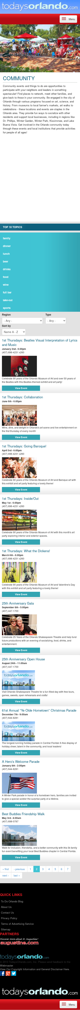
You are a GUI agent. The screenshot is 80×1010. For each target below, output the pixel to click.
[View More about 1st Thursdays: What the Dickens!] (40, 572)
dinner (7, 246)
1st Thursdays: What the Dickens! (26, 551)
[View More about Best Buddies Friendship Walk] (40, 835)
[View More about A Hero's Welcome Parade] (40, 783)
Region (6, 314)
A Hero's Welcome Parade (20, 761)
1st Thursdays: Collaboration (22, 397)
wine (6, 284)
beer (5, 261)
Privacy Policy (9, 918)
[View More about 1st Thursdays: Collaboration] (40, 415)
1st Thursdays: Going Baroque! (24, 446)
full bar (7, 292)
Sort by (6, 326)
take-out (7, 300)
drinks (6, 269)
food (5, 277)
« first (6, 869)
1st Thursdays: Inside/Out (20, 498)
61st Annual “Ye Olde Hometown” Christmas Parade (39, 710)
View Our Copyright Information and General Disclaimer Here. (35, 969)
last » (17, 875)
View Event (21, 388)
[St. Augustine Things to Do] (19, 941)
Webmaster (6, 965)
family (6, 238)
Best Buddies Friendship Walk (23, 814)
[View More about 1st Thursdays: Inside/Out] (40, 520)
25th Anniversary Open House (23, 659)
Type (48, 314)
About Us (6, 907)
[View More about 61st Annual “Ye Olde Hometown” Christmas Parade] (18, 730)
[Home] (40, 6)
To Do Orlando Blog (12, 901)
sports (6, 308)
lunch (6, 253)
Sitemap (5, 929)
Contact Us (7, 912)
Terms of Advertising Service (17, 924)
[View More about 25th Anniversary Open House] (18, 679)
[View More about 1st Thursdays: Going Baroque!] (40, 467)
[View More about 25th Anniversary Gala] (40, 624)
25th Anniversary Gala (18, 603)
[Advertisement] (40, 182)
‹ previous (19, 869)
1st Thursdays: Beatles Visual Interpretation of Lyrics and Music (39, 342)
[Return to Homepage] (24, 956)
